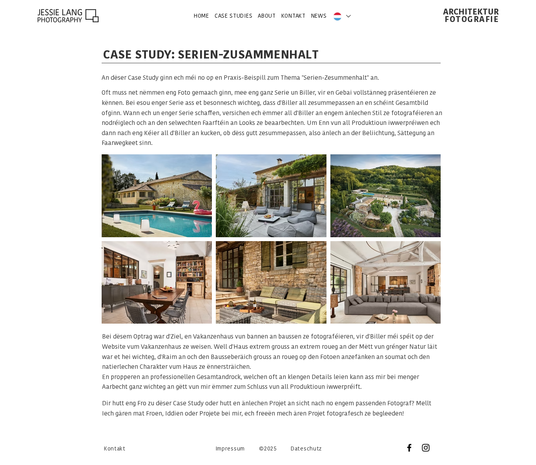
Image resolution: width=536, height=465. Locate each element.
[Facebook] (409, 448)
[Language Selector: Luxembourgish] (341, 16)
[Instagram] (426, 448)
